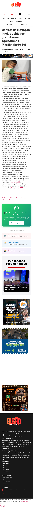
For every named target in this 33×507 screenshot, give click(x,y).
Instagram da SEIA (17, 188)
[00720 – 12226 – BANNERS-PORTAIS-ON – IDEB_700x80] (16, 57)
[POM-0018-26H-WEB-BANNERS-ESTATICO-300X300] (15, 353)
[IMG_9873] (15, 410)
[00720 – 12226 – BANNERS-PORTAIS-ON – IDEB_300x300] (16, 325)
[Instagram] (3, 14)
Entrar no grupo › (16, 223)
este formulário (15, 182)
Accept (2, 506)
